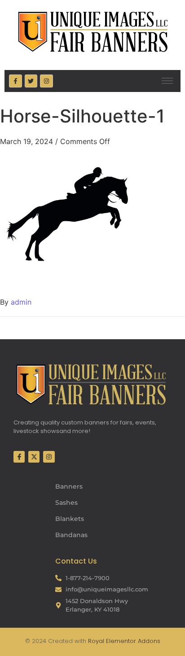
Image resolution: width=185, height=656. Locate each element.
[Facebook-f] (15, 80)
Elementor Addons (132, 641)
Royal (96, 641)
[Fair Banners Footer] (90, 384)
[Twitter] (31, 80)
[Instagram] (46, 80)
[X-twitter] (34, 456)
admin (21, 301)
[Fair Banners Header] (92, 31)
